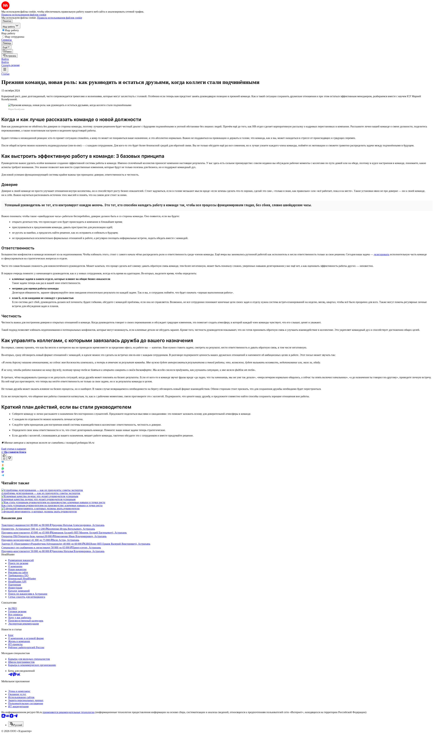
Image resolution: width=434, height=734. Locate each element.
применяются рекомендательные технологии (69, 712)
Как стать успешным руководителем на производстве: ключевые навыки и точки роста (51, 505)
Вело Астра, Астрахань (65, 540)
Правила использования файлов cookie (59, 17)
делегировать (381, 254)
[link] (7, 51)
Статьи (5, 73)
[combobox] (15, 724)
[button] (5, 59)
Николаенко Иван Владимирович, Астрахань (80, 536)
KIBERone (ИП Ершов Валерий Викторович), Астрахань (117, 543)
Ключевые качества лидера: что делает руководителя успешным (38, 499)
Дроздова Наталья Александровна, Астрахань (77, 525)
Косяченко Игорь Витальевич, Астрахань (71, 528)
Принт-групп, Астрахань (86, 547)
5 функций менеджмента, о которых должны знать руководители (39, 511)
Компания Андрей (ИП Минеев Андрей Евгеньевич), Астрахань (89, 532)
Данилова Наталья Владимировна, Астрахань (78, 551)
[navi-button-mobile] (4, 69)
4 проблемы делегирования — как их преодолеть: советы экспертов (40, 493)
